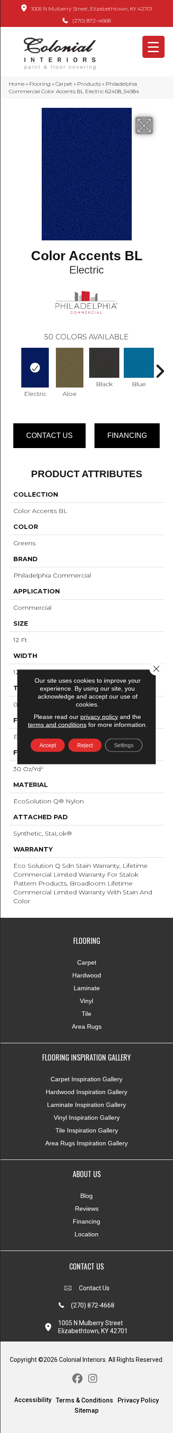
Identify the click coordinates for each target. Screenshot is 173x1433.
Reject (85, 745)
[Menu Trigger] (153, 47)
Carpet (63, 83)
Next (159, 366)
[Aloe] (69, 368)
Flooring (40, 83)
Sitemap (86, 1410)
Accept (47, 745)
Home (16, 83)
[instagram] (92, 1378)
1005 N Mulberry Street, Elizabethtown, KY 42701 (91, 8)
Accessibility (32, 1399)
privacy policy (99, 716)
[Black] (104, 363)
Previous (13, 366)
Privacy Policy (138, 1400)
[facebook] (77, 1378)
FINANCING (127, 435)
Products (89, 83)
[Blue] (139, 363)
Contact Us (49, 435)
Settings (124, 745)
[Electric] (35, 368)
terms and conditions (57, 724)
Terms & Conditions (84, 1400)
